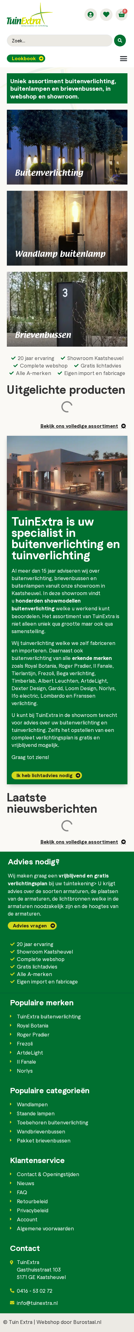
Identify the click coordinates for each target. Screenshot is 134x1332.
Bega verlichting (75, 673)
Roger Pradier (75, 665)
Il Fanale (102, 665)
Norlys (107, 688)
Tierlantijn (24, 673)
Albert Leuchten (58, 680)
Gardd (55, 688)
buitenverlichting (32, 578)
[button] (123, 58)
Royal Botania (40, 665)
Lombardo (53, 695)
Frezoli (46, 673)
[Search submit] (120, 40)
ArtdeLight (94, 680)
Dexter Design (29, 688)
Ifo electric (25, 695)
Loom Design (80, 688)
